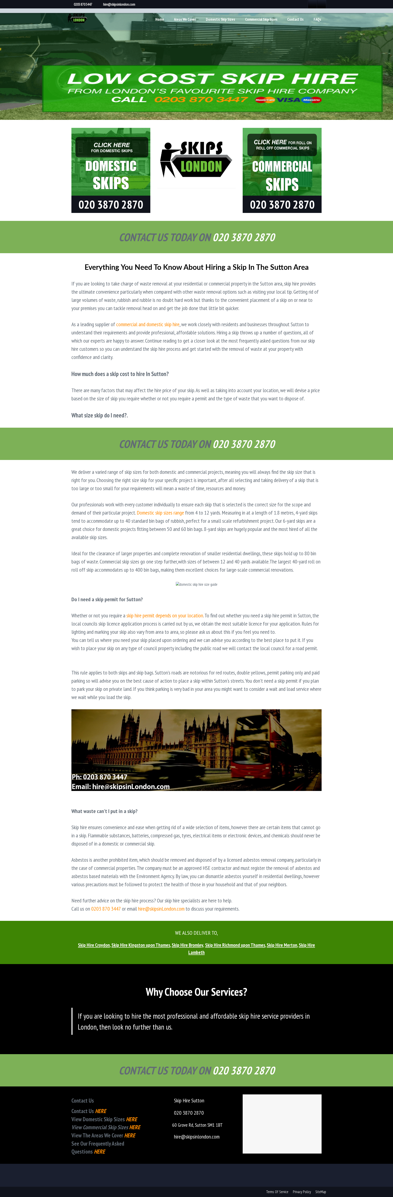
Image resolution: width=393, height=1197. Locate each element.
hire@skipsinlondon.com (119, 4)
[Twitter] (321, 4)
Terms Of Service (277, 1191)
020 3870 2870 (189, 1112)
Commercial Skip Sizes (261, 19)
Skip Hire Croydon (94, 945)
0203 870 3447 (83, 4)
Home (159, 19)
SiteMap (320, 1191)
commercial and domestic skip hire (147, 324)
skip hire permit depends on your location (164, 615)
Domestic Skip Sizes (220, 19)
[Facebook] (312, 4)
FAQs (317, 19)
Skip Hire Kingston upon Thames (140, 945)
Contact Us (295, 19)
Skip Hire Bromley (187, 945)
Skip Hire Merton (282, 945)
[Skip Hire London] (78, 17)
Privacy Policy (302, 1191)
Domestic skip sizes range (160, 512)
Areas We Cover (185, 19)
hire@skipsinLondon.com (161, 908)
